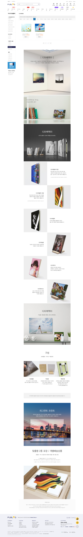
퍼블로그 (9, 1)
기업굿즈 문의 (34, 523)
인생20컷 (20, 524)
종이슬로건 (10, 60)
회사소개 (9, 522)
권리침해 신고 (71, 526)
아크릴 (28, 10)
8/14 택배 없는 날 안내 (49, 523)
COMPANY (10, 520)
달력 (46, 10)
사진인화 (24, 10)
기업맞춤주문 (62, 10)
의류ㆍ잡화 (50, 10)
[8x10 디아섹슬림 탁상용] (26, 32)
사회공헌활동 (10, 523)
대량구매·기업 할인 (35, 522)
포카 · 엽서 (18, 10)
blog (74, 517)
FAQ (61, 526)
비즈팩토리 (13, 1)
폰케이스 (43, 10)
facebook (69, 517)
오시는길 (9, 524)
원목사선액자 (10, 22)
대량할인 (67, 10)
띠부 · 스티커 (13, 10)
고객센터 (74, 1)
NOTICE (47, 520)
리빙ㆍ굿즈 (32, 10)
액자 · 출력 (37, 10)
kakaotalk (67, 517)
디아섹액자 (10, 47)
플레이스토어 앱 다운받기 (65, 532)
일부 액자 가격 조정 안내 (49, 522)
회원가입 (70, 1)
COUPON (21, 520)
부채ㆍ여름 (56, 10)
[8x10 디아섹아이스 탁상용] (39, 32)
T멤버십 (20, 523)
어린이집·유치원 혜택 (35, 524)
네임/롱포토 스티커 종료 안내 (50, 524)
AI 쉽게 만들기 (73, 10)
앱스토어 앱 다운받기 (72, 532)
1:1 (63, 526)
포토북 (8, 10)
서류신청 (66, 526)
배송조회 (77, 519)
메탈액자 (9, 18)
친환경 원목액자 (11, 20)
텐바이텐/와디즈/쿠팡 (22, 527)
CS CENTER (63, 520)
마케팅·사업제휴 (34, 527)
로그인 (67, 1)
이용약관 (40, 533)
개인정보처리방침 (46, 533)
